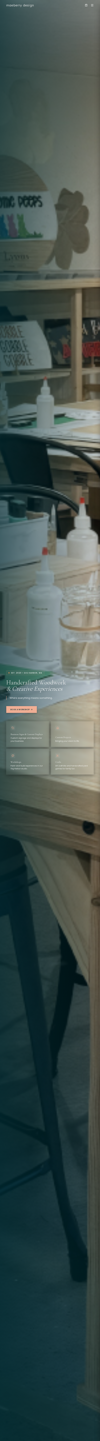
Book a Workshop (20, 709)
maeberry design (20, 5)
